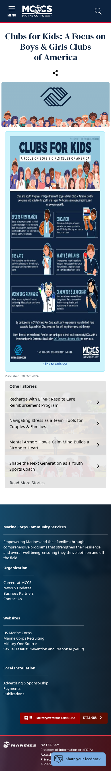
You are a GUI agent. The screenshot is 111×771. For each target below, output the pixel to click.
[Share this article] (55, 73)
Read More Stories (27, 482)
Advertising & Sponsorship (25, 683)
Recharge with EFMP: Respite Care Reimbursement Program (42, 402)
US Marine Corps (17, 632)
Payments (11, 688)
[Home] (37, 11)
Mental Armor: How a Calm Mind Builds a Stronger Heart (49, 445)
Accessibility (49, 754)
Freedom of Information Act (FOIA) (66, 749)
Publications (13, 693)
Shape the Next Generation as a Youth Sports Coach (46, 466)
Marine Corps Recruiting (23, 638)
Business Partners (18, 593)
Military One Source (20, 643)
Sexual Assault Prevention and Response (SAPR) (43, 648)
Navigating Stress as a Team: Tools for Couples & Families (46, 423)
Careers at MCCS (17, 582)
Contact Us (12, 598)
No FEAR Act (50, 745)
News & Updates (17, 587)
